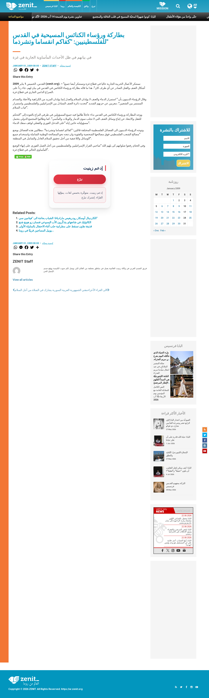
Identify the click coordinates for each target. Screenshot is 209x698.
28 (167, 223)
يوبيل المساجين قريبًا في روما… (36, 230)
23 (179, 218)
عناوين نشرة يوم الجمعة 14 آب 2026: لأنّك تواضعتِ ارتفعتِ (35, 16)
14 (167, 212)
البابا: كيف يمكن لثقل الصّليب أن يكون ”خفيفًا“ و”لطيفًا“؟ (178, 469)
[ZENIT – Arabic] (25, 6)
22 (173, 218)
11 (190, 206)
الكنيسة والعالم (74, 6)
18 (190, 212)
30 (179, 223)
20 (162, 218)
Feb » (163, 230)
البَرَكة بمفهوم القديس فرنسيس (175, 485)
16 (179, 212)
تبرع (93, 6)
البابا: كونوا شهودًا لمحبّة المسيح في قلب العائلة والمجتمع (110, 16)
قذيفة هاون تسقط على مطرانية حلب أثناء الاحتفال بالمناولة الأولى (55, 226)
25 (190, 218)
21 (167, 218)
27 (162, 223)
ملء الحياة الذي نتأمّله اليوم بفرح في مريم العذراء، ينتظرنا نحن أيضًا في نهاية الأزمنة (161, 359)
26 (156, 223)
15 (173, 212)
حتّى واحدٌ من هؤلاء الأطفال (167, 16)
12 (156, 212)
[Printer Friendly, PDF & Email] (23, 156)
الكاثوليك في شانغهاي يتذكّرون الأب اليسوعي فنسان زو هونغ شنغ (55, 222)
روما (63, 6)
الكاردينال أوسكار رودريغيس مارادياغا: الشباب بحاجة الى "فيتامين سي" (58, 218)
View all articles (23, 279)
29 (173, 223)
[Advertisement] (173, 71)
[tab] (163, 510)
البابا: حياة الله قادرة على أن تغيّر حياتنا (178, 438)
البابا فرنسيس (51, 6)
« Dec (156, 230)
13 (162, 212)
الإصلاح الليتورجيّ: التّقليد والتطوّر (177, 454)
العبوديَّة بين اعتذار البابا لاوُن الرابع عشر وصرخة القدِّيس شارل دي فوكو (178, 423)
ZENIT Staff (49, 66)
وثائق (86, 6)
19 (156, 218)
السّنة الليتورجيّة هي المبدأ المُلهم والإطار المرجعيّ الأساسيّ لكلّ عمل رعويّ (161, 383)
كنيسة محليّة (65, 66)
